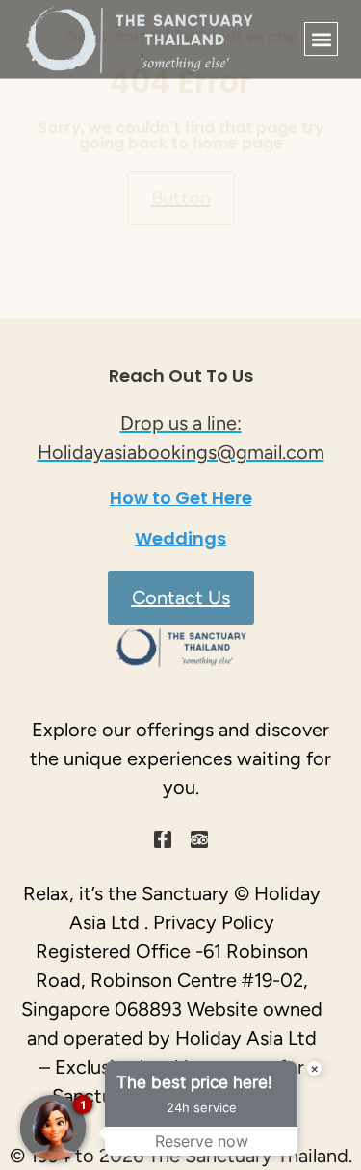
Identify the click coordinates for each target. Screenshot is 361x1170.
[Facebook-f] (162, 839)
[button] (321, 39)
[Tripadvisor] (199, 839)
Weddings (180, 538)
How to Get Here (181, 498)
